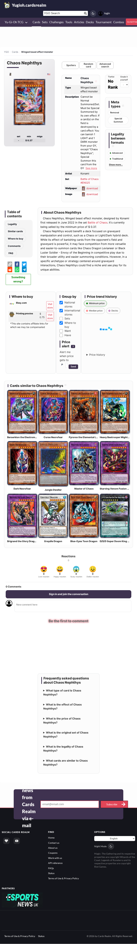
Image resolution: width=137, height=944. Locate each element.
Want (67, 330)
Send (73, 366)
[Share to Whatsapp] (17, 269)
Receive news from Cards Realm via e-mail (30, 804)
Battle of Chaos (97, 222)
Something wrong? (18, 279)
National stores (69, 304)
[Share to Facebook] (17, 264)
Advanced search (105, 65)
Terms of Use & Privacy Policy (63, 878)
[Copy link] (10, 264)
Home (51, 837)
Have (67, 335)
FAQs (51, 868)
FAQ (11, 253)
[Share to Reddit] (10, 269)
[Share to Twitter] (24, 264)
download (92, 188)
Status (51, 873)
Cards (15, 52)
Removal (114, 112)
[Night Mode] (93, 14)
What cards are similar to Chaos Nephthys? (65, 762)
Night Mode (100, 846)
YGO (6, 52)
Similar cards (15, 231)
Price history (97, 354)
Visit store (50, 306)
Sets (67, 318)
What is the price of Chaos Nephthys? (62, 720)
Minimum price (97, 303)
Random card (88, 65)
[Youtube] (17, 841)
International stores (72, 312)
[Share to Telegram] (24, 269)
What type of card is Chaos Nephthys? (62, 692)
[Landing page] (7, 5)
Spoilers (71, 65)
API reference (55, 863)
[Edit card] (95, 82)
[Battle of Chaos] (10, 74)
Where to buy (15, 238)
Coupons (52, 852)
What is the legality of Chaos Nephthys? (63, 748)
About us (52, 847)
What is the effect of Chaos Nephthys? (62, 706)
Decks (114, 310)
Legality (12, 224)
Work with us (55, 858)
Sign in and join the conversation (68, 594)
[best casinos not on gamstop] (22, 899)
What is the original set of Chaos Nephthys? (66, 734)
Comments (14, 246)
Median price (96, 310)
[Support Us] (6, 841)
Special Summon (118, 120)
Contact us (53, 842)
